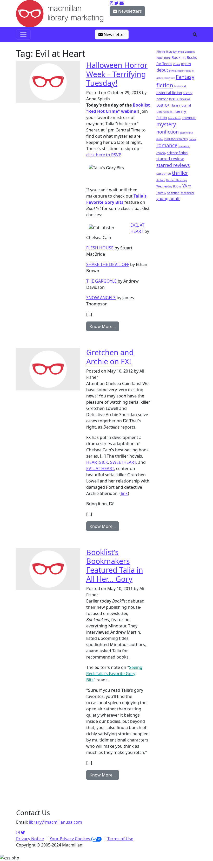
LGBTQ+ (163, 105)
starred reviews (173, 165)
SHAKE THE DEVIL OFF (107, 264)
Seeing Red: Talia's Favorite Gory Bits (114, 673)
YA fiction (173, 193)
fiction (164, 85)
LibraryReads (164, 112)
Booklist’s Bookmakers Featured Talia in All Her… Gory (114, 565)
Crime (176, 64)
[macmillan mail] (121, 3)
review (192, 139)
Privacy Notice (30, 839)
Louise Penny (174, 118)
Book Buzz (163, 58)
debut (162, 70)
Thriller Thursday (176, 180)
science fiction (177, 153)
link (124, 493)
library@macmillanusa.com (55, 822)
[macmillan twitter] (116, 3)
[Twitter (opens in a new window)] (23, 832)
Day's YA (186, 64)
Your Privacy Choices (70, 839)
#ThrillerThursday (166, 51)
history (187, 93)
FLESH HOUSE (100, 248)
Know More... (103, 326)
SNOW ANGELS (101, 297)
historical (180, 86)
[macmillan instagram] (111, 3)
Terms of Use (120, 839)
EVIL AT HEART (100, 468)
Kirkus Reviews (179, 99)
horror (162, 98)
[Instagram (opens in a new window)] (18, 832)
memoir (189, 117)
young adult (168, 198)
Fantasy (185, 76)
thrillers (160, 180)
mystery (166, 124)
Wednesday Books (168, 186)
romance (166, 145)
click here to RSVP (103, 155)
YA (184, 186)
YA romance (187, 193)
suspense (163, 173)
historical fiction (169, 92)
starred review (170, 159)
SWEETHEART (123, 462)
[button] (195, 34)
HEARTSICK (97, 462)
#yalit (181, 51)
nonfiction (167, 132)
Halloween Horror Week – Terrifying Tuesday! (117, 74)
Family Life (169, 78)
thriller (180, 172)
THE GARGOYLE (101, 281)
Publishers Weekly (176, 139)
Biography (190, 51)
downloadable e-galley (180, 70)
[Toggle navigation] (23, 34)
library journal (181, 105)
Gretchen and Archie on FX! (110, 356)
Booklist (178, 57)
